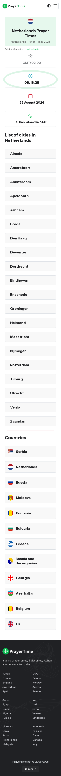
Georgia (23, 578)
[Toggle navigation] (55, 6)
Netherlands (26, 467)
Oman (6, 709)
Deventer (18, 252)
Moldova (23, 498)
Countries (18, 49)
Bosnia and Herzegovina (26, 561)
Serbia (21, 451)
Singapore (39, 717)
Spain (5, 691)
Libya (5, 731)
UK (18, 624)
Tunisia (6, 717)
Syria (36, 709)
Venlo (15, 407)
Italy (35, 744)
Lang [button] (31, 769)
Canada (37, 739)
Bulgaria (23, 528)
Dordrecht (19, 266)
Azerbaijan (25, 593)
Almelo (16, 153)
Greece (22, 544)
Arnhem (17, 210)
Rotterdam (19, 365)
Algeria (6, 713)
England (7, 682)
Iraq (35, 700)
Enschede (18, 294)
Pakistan (37, 731)
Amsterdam (20, 182)
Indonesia (38, 726)
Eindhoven (19, 280)
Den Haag (18, 238)
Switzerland (9, 687)
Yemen (37, 713)
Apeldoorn (19, 196)
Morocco (7, 726)
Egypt (5, 704)
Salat (7, 49)
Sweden (37, 691)
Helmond (18, 323)
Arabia (6, 700)
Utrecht (17, 393)
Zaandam (18, 421)
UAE (35, 704)
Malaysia (7, 744)
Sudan (6, 735)
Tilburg (16, 379)
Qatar (36, 735)
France (6, 678)
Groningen (19, 308)
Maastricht (19, 337)
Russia (21, 482)
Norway (37, 682)
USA (35, 673)
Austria (37, 687)
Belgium (23, 608)
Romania (23, 513)
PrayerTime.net (21, 761)
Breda (15, 224)
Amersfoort (20, 167)
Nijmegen (18, 351)
